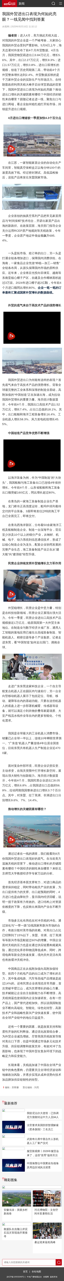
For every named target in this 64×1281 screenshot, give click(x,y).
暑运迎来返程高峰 (44, 1242)
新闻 (22, 3)
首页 (25, 1271)
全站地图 (36, 1271)
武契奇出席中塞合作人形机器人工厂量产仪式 (43, 1141)
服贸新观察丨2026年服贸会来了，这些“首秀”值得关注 (43, 1153)
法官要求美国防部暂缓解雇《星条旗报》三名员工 (43, 1127)
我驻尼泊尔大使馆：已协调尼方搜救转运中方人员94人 (43, 1115)
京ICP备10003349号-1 (16, 1277)
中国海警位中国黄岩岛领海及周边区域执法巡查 (43, 1165)
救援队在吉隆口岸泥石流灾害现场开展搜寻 (15, 1233)
